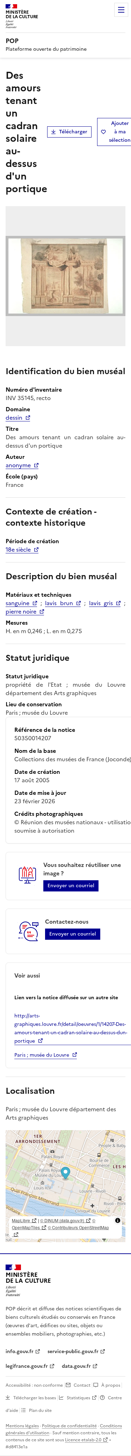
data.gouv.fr (76, 1366)
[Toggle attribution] (118, 1220)
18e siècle (18, 549)
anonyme (18, 465)
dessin (14, 417)
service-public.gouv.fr (73, 1351)
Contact (82, 1385)
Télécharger (73, 131)
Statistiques (78, 1398)
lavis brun (59, 603)
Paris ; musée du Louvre (41, 1055)
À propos (110, 1385)
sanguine (17, 603)
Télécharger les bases (34, 1398)
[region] (65, 1186)
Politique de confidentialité (69, 1426)
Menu (121, 10)
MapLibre (21, 1220)
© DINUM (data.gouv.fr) (62, 1220)
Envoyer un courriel (71, 885)
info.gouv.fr (20, 1351)
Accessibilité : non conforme (34, 1385)
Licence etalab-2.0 (83, 1440)
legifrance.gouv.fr (27, 1366)
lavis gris (101, 603)
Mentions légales (22, 1426)
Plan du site (40, 1410)
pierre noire (21, 611)
